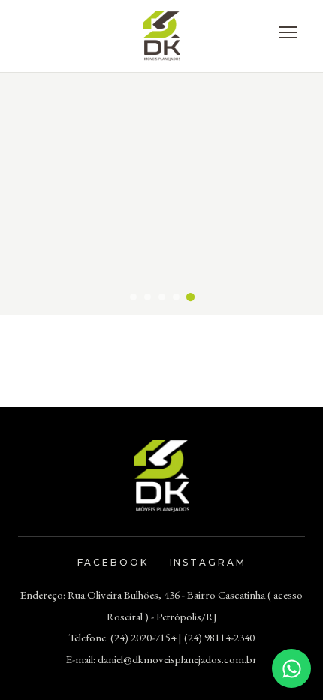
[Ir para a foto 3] (161, 297)
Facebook (113, 562)
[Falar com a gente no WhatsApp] (291, 668)
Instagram (208, 562)
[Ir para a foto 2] (147, 297)
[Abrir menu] (288, 32)
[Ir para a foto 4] (176, 297)
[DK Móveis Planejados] (162, 36)
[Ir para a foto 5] (190, 296)
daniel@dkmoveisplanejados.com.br (177, 659)
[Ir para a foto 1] (133, 297)
